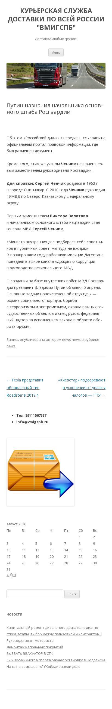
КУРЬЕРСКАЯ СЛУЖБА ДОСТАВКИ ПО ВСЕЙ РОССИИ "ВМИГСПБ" (56, 19)
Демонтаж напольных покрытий (35, 647)
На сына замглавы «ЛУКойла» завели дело (43, 666)
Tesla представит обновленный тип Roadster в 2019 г (25, 387)
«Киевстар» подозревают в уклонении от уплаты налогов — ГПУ (81, 387)
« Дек (11, 574)
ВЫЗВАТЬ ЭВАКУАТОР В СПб (30, 653)
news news (71, 339)
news (11, 346)
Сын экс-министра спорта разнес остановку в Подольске (56, 660)
